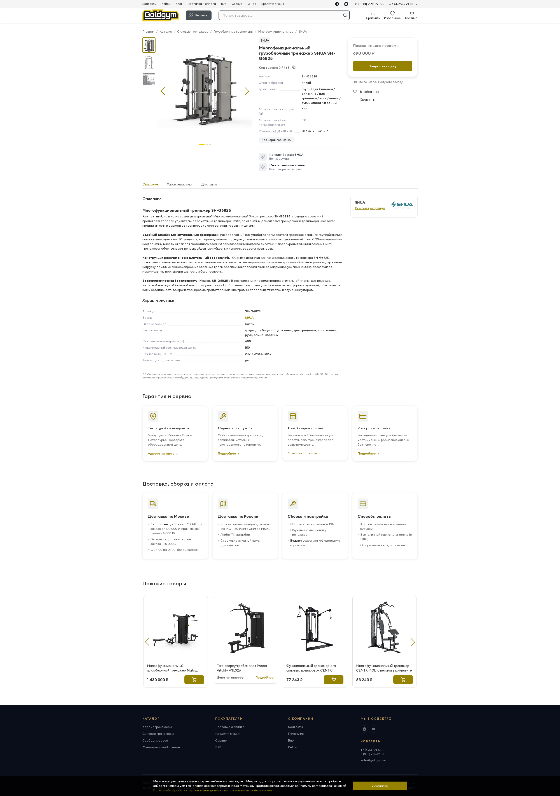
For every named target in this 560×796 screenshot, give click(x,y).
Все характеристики (277, 140)
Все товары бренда (370, 208)
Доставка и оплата (201, 3)
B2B (223, 3)
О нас (252, 3)
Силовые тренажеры (192, 31)
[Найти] (345, 15)
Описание (150, 184)
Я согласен (380, 786)
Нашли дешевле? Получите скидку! (378, 82)
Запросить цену (383, 66)
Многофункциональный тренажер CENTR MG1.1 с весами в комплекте (384, 668)
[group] (205, 87)
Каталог (201, 15)
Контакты (149, 3)
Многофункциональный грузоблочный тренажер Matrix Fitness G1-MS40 (172, 668)
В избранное (369, 92)
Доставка (209, 184)
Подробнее (265, 677)
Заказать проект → (302, 453)
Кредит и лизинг (272, 3)
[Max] (346, 3)
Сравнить (367, 99)
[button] (247, 91)
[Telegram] (337, 3)
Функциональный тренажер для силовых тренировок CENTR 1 (311, 668)
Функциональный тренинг (161, 747)
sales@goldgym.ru (373, 760)
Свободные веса (155, 740)
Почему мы (296, 734)
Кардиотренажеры (157, 727)
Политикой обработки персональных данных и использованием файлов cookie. (213, 790)
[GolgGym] (160, 15)
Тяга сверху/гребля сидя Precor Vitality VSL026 (242, 668)
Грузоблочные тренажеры (233, 31)
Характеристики (179, 184)
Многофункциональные (275, 31)
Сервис (237, 3)
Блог (179, 3)
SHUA (302, 31)
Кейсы (166, 3)
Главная (148, 31)
